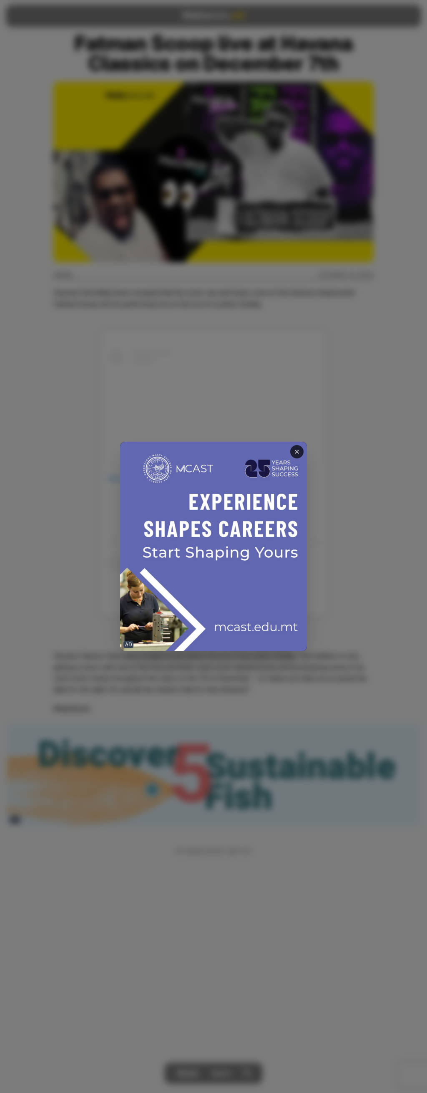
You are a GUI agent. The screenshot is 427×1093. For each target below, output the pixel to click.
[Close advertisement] (297, 451)
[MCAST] (213, 547)
